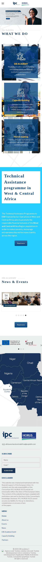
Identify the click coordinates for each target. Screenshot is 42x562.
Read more (8, 18)
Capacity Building (8, 536)
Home (4, 516)
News (4, 528)
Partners (5, 540)
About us (5, 520)
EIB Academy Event (9, 532)
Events (4, 524)
